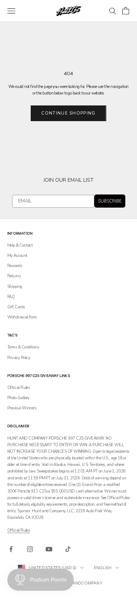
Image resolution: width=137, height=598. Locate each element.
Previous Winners (21, 408)
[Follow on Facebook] (11, 549)
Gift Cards (16, 307)
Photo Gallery (18, 398)
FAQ (11, 297)
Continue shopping (68, 113)
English (103, 567)
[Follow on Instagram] (30, 549)
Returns (13, 276)
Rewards (14, 266)
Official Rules (18, 387)
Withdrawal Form (22, 317)
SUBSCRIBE (110, 201)
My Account (17, 255)
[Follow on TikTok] (68, 549)
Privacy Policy (18, 357)
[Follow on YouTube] (49, 549)
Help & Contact (20, 245)
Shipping (14, 286)
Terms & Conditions (23, 347)
